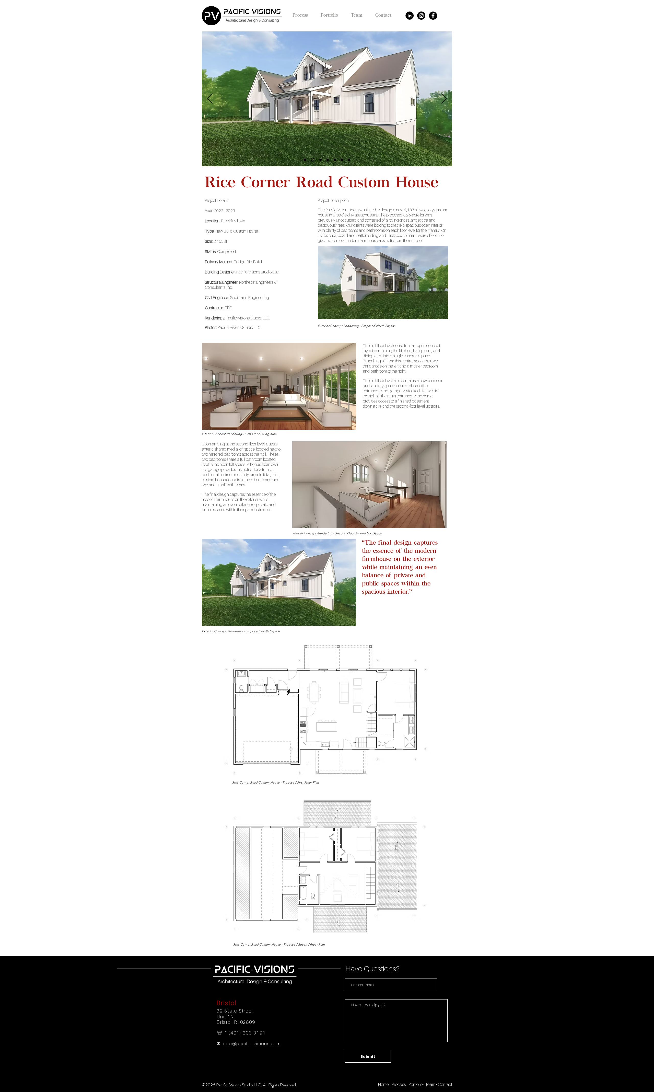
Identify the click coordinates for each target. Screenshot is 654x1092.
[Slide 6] (342, 160)
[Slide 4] (327, 160)
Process (398, 1084)
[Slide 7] (349, 160)
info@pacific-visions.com (252, 1043)
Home (383, 1084)
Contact (445, 1084)
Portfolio (415, 1084)
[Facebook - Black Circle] (433, 16)
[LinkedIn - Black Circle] (409, 16)
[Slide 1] (305, 160)
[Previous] (210, 99)
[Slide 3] (320, 160)
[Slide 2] (312, 160)
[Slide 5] (335, 160)
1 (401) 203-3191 (245, 1033)
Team (430, 1084)
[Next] (444, 99)
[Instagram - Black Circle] (421, 16)
